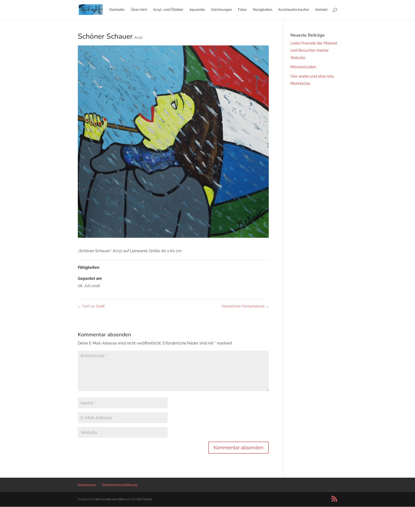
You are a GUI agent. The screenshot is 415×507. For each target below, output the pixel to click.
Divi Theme (144, 499)
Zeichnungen (221, 10)
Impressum (87, 485)
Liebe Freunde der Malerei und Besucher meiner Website (313, 50)
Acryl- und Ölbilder (168, 10)
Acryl (138, 37)
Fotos (242, 10)
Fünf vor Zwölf (91, 306)
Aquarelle (197, 10)
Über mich (139, 10)
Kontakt (321, 10)
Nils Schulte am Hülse (110, 499)
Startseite (116, 10)
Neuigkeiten (262, 10)
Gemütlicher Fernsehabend (245, 306)
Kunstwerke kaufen (293, 10)
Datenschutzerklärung (119, 485)
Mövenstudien (303, 67)
